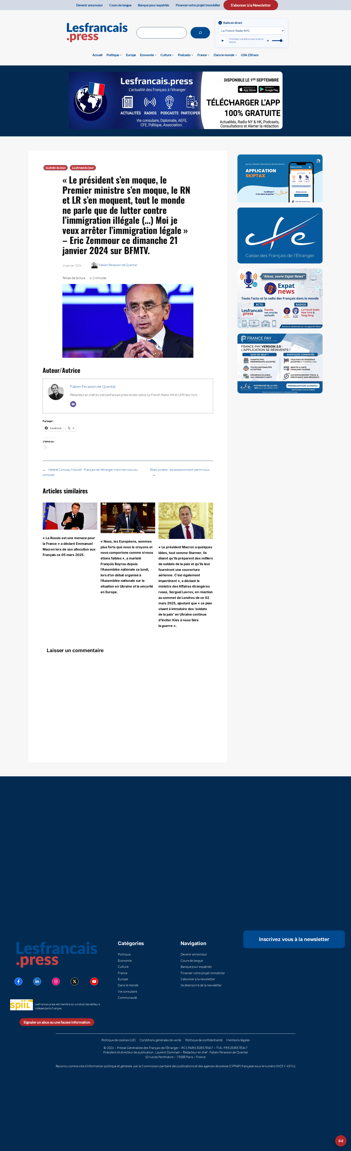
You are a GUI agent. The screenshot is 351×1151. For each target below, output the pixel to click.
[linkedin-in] (37, 981)
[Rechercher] (200, 32)
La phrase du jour (82, 167)
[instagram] (56, 981)
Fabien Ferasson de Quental (118, 265)
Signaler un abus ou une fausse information (57, 1022)
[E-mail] (73, 404)
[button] (341, 1141)
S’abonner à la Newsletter (251, 5)
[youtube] (94, 981)
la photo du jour (55, 167)
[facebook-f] (18, 981)
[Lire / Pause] (222, 41)
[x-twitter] (74, 981)
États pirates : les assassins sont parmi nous (180, 470)
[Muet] (268, 40)
